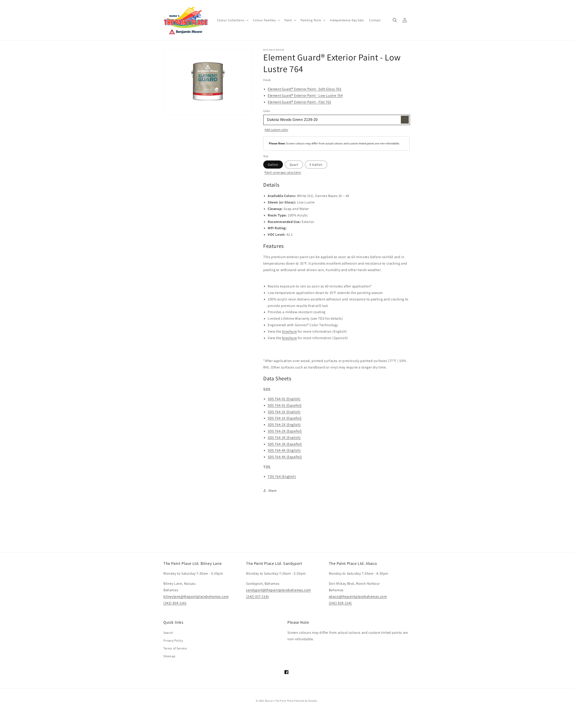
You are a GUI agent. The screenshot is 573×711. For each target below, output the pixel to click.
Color (266, 111)
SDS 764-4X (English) (284, 450)
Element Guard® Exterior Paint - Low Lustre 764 (305, 95)
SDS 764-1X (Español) (285, 418)
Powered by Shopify (305, 700)
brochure (289, 331)
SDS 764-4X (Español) (285, 456)
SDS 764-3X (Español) (285, 444)
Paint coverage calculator (283, 172)
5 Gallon (316, 165)
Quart (294, 165)
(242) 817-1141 (257, 596)
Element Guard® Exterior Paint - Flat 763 (299, 102)
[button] (232, 20)
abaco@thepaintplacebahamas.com (358, 596)
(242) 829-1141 (340, 603)
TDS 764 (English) (282, 476)
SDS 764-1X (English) (284, 411)
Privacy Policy (173, 640)
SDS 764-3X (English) (284, 437)
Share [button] (272, 490)
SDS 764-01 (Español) (285, 405)
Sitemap (169, 656)
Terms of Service (175, 648)
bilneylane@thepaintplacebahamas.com (196, 596)
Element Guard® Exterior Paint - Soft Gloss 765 (305, 89)
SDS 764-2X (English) (284, 424)
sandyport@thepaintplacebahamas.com (278, 590)
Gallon (273, 165)
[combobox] (336, 120)
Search (168, 633)
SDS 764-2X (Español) (285, 431)
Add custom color (276, 130)
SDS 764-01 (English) (284, 398)
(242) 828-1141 (174, 603)
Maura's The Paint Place (279, 700)
